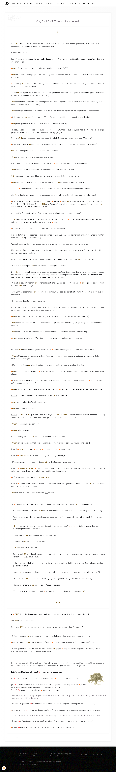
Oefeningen (49, 3)
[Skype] (101, 754)
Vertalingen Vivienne (29, 754)
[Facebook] (89, 754)
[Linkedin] (86, 754)
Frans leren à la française (61, 754)
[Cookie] (4, 768)
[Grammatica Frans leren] (15, 18)
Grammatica (59, 3)
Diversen (71, 3)
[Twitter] (93, 754)
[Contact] (88, 3)
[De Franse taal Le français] (84, 3)
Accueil (29, 3)
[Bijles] (79, 3)
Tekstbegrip (39, 3)
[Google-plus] (97, 754)
